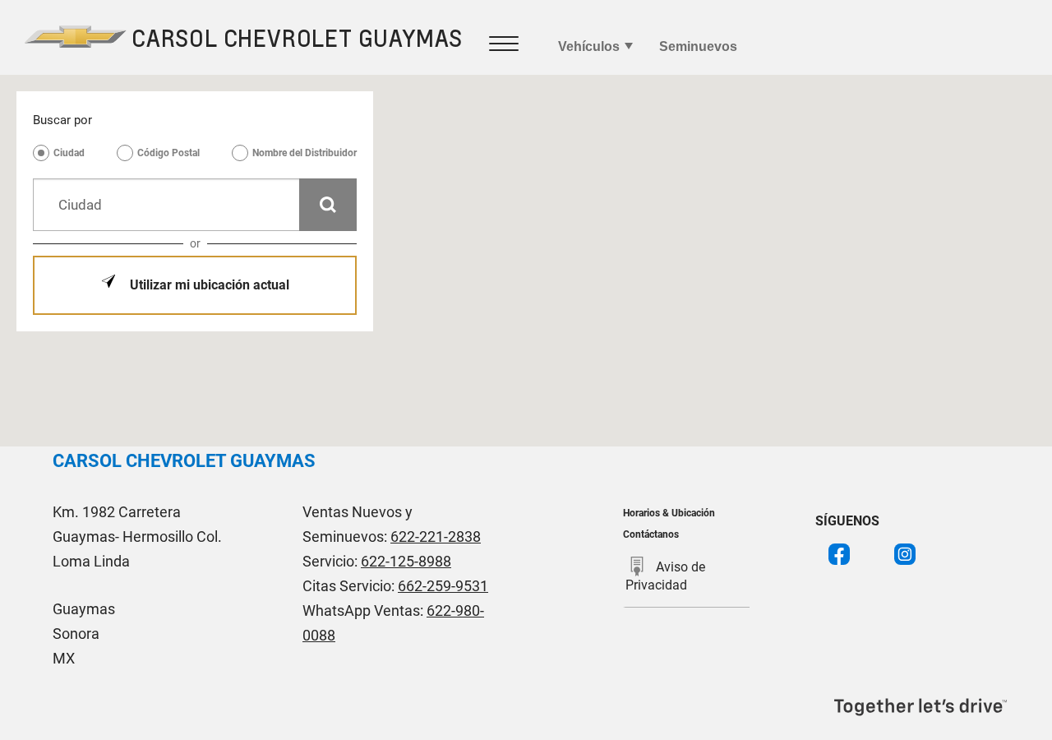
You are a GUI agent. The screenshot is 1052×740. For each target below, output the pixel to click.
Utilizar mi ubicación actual (208, 285)
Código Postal (168, 153)
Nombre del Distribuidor (304, 153)
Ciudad (69, 153)
